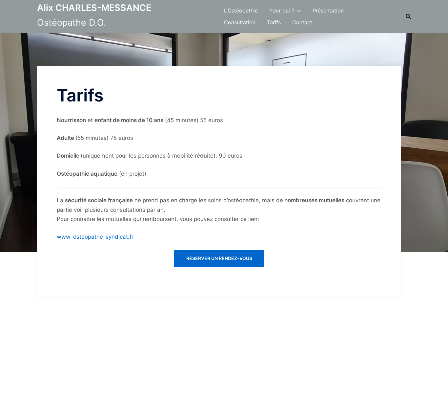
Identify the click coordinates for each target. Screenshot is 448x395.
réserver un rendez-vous (219, 258)
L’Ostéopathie (241, 10)
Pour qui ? (281, 10)
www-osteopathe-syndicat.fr (95, 236)
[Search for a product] (408, 16)
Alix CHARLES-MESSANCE (94, 7)
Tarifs (274, 22)
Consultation (239, 22)
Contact (302, 22)
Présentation (328, 10)
